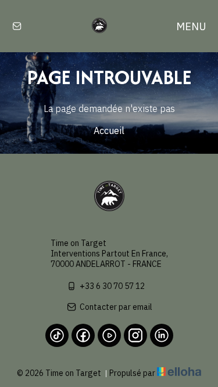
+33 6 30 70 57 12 (112, 286)
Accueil (109, 130)
